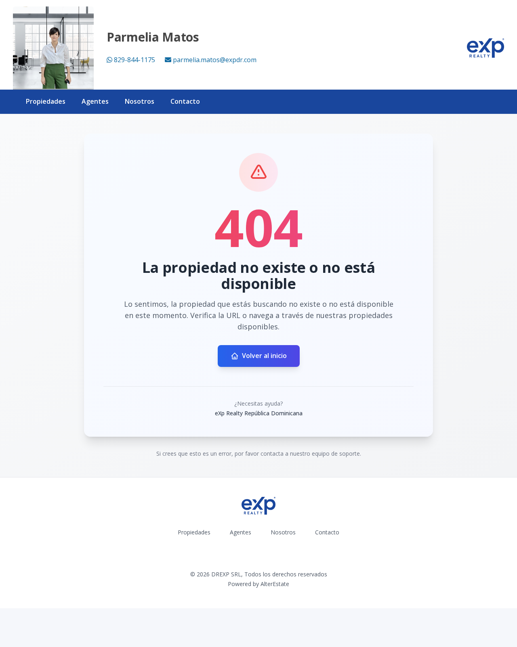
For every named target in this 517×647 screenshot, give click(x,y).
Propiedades (45, 101)
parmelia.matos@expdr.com (214, 59)
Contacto (185, 101)
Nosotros (139, 101)
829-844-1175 (134, 59)
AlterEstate (275, 584)
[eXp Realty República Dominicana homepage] (485, 48)
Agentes (95, 101)
